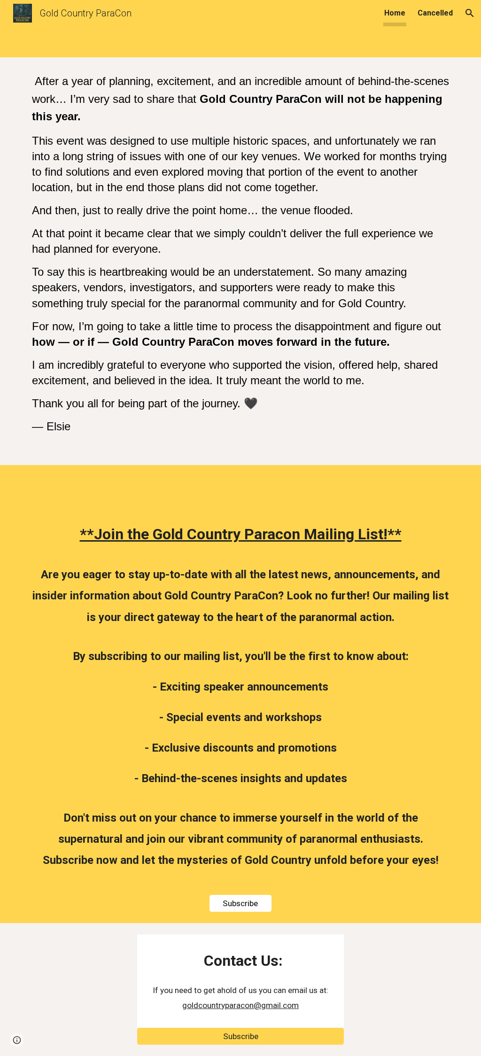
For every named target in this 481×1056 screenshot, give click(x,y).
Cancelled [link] (435, 12)
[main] (240, 261)
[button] (469, 13)
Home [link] (394, 12)
